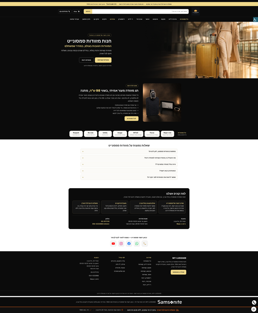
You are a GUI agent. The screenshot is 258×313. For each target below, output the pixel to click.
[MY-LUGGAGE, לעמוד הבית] (195, 11)
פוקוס (163, 19)
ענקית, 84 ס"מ (120, 268)
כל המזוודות (184, 19)
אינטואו (155, 19)
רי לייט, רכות (147, 285)
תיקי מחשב (86, 19)
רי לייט (130, 19)
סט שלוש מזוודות (119, 271)
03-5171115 (105, 221)
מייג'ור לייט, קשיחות (144, 264)
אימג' (147, 19)
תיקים (104, 19)
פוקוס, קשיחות (146, 268)
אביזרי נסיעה (74, 19)
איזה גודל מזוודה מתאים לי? (165, 164)
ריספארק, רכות (146, 278)
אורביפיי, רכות (146, 281)
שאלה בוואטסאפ (178, 272)
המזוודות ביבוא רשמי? (167, 171)
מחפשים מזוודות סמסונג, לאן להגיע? (162, 151)
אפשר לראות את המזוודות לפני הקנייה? (161, 177)
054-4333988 (94, 276)
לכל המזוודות (131, 118)
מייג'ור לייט (173, 19)
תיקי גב (96, 19)
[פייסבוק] (129, 243)
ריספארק (121, 19)
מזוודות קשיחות (103, 60)
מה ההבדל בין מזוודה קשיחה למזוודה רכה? (160, 158)
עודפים (112, 19)
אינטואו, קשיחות (146, 271)
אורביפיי (139, 19)
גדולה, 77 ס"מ (120, 264)
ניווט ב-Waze (181, 224)
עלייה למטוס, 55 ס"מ (118, 261)
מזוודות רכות (86, 60)
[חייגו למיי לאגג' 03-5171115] (145, 243)
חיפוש (88, 11)
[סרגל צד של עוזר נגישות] (255, 19)
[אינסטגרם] (121, 243)
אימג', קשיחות (146, 274)
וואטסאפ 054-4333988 (100, 224)
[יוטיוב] (113, 243)
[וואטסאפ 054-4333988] (137, 243)
